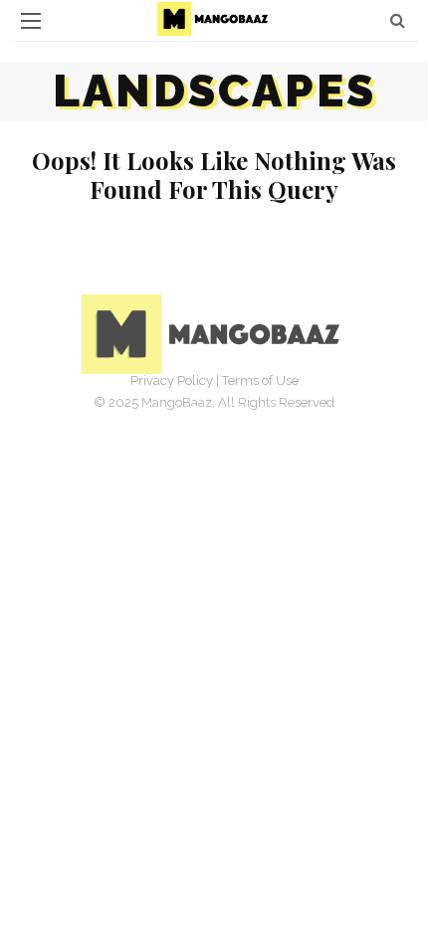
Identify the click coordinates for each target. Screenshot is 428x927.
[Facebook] (148, 411)
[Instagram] (236, 411)
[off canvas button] (31, 21)
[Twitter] (192, 411)
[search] (397, 20)
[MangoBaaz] (214, 332)
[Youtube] (280, 411)
